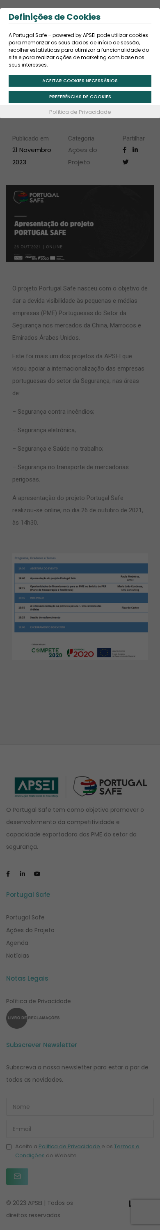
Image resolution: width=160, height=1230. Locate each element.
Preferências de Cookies (80, 96)
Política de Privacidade (80, 111)
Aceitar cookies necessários (80, 80)
